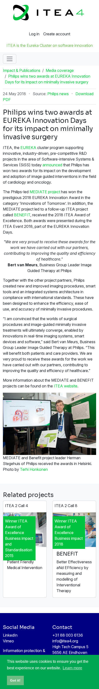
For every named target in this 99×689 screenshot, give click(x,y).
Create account (56, 33)
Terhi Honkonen (34, 469)
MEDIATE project (45, 191)
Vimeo (8, 641)
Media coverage (60, 70)
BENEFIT (22, 214)
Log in (34, 33)
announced (52, 164)
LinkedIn (10, 635)
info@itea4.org (65, 641)
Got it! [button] (15, 680)
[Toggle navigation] (9, 59)
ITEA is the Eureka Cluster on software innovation (49, 45)
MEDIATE (18, 554)
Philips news (58, 93)
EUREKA (28, 147)
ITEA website (65, 386)
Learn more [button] (72, 668)
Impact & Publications (21, 70)
